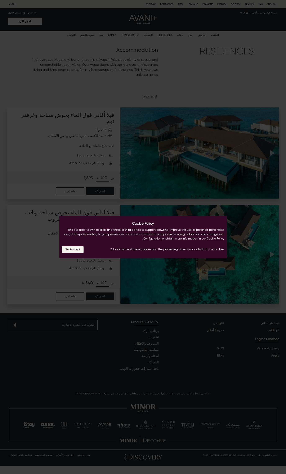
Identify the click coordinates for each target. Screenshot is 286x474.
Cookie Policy (215, 238)
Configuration (152, 238)
